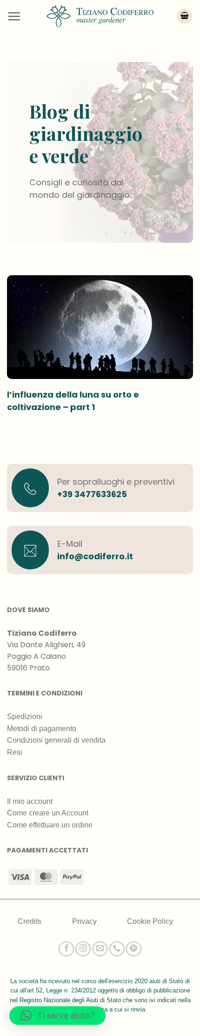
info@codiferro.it (95, 556)
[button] (14, 16)
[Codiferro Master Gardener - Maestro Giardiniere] (100, 16)
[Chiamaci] (117, 949)
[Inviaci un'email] (100, 949)
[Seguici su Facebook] (66, 949)
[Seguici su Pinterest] (133, 949)
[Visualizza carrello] (184, 16)
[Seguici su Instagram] (83, 949)
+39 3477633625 (92, 494)
